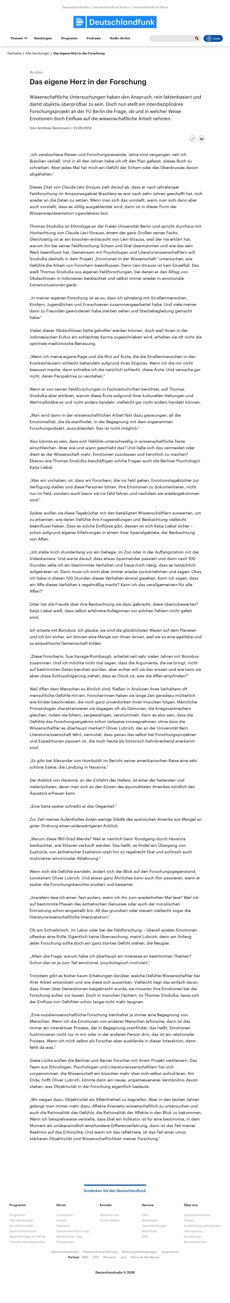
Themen (16, 38)
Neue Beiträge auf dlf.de (27, 1236)
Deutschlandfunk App (72, 1231)
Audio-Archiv (120, 38)
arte (123, 1257)
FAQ (145, 1215)
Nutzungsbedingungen (139, 1252)
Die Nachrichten (21, 1225)
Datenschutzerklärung (100, 1252)
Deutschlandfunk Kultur (111, 7)
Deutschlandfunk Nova (150, 7)
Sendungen (43, 38)
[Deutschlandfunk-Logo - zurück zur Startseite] (115, 22)
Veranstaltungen (154, 1225)
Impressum (170, 1252)
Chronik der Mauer (145, 1257)
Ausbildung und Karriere (202, 1225)
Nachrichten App (69, 1236)
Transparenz (193, 1231)
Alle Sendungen (37, 53)
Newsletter (150, 1220)
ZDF (96, 1257)
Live (216, 38)
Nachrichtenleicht (23, 1231)
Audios (61, 1220)
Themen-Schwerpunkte (26, 1242)
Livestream (64, 1215)
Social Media (109, 1220)
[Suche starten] (196, 38)
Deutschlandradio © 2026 (115, 1272)
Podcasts (94, 38)
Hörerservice (109, 1215)
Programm (69, 38)
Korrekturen (192, 1236)
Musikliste (149, 1231)
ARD (85, 1257)
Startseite (14, 53)
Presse (189, 1220)
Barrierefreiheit (195, 1242)
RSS (145, 1236)
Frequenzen (65, 1242)
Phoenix (109, 1257)
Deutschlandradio (76, 7)
